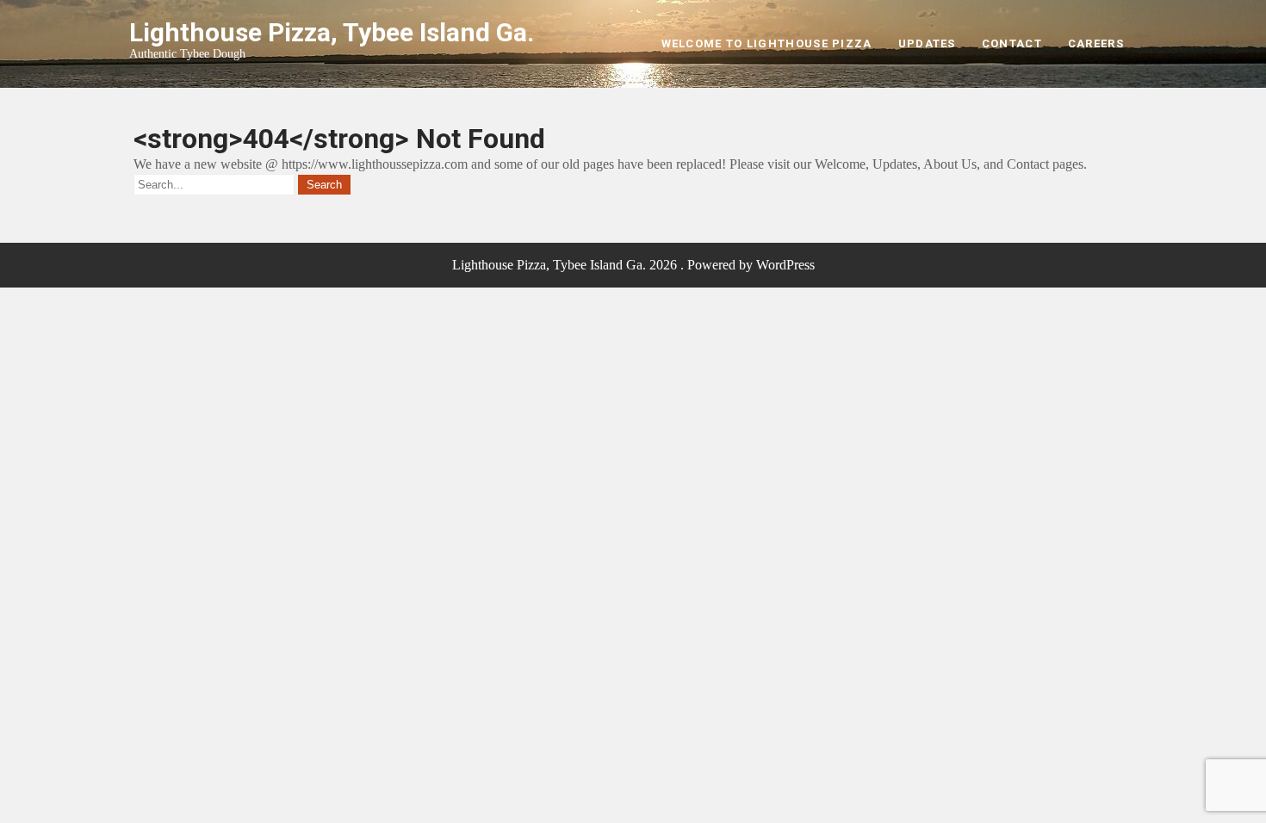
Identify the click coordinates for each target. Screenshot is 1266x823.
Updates (927, 43)
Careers (1096, 43)
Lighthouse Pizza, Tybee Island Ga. (331, 32)
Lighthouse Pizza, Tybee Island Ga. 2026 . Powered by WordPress (633, 264)
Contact (1012, 43)
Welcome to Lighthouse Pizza (766, 43)
